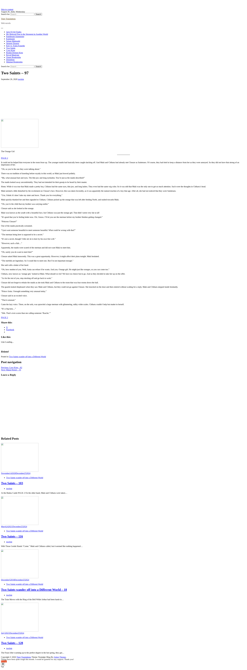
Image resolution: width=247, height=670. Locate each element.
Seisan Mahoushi (13, 41)
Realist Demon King (14, 53)
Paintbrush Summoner (15, 36)
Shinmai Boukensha (14, 62)
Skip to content (7, 9)
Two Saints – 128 (12, 643)
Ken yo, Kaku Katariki (15, 46)
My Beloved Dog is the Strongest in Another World (27, 34)
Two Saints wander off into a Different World (27, 357)
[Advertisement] (123, 100)
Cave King (10, 50)
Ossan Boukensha (13, 57)
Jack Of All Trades (13, 32)
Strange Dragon (12, 43)
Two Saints (10, 48)
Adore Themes (60, 657)
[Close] (3, 664)
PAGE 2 (4, 158)
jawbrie (21, 79)
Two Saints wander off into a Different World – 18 (34, 589)
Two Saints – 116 (12, 536)
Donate (4, 662)
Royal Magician (12, 55)
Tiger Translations (8, 19)
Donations (10, 60)
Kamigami (10, 39)
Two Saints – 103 (12, 483)
